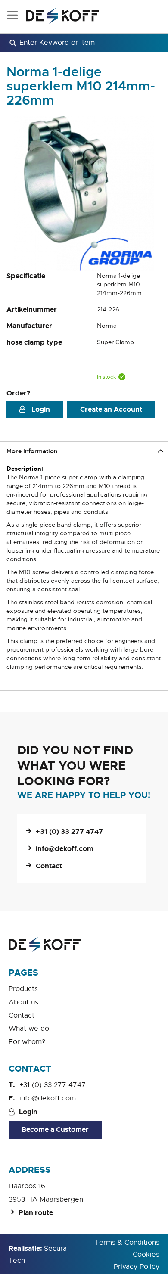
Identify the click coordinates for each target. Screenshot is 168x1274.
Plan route (36, 1212)
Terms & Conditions (127, 1242)
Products (23, 989)
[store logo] (62, 16)
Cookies (146, 1254)
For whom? (27, 1042)
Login (40, 409)
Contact (49, 865)
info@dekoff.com (64, 848)
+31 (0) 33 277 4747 (69, 831)
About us (23, 1002)
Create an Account (111, 409)
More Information (31, 451)
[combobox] (84, 42)
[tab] (84, 450)
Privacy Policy (136, 1266)
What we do (29, 1028)
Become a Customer (55, 1129)
